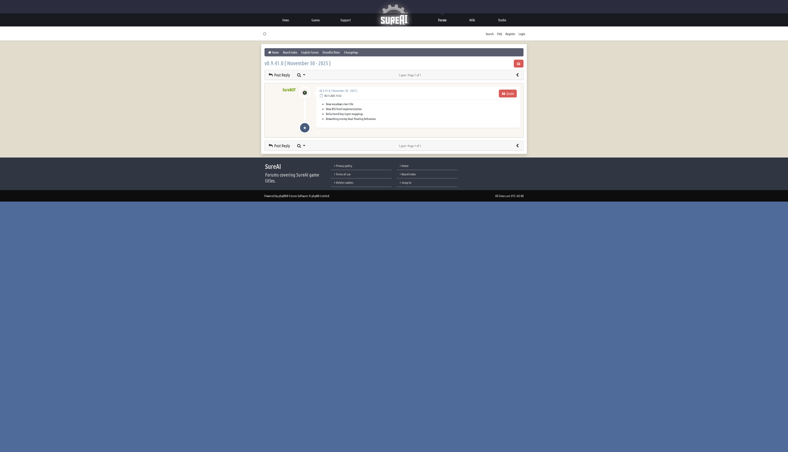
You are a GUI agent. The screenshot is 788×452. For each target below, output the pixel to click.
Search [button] (490, 34)
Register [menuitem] (510, 34)
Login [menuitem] (522, 34)
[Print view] (518, 63)
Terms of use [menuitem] (343, 174)
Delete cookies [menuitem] (344, 182)
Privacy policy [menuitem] (343, 166)
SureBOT (289, 89)
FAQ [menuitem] (499, 34)
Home (405, 166)
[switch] (265, 34)
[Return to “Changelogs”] (517, 75)
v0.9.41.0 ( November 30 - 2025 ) (298, 63)
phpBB (282, 196)
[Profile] (304, 97)
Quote (510, 93)
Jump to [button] (406, 182)
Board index (408, 174)
